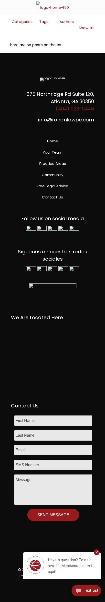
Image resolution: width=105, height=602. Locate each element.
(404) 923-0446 (75, 108)
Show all (86, 27)
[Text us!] (86, 592)
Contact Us (52, 197)
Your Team (53, 152)
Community (52, 174)
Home (52, 141)
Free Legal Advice (52, 185)
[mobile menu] (98, 7)
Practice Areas (52, 163)
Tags (43, 21)
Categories (22, 21)
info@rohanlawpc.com (66, 119)
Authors (67, 21)
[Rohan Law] (52, 7)
